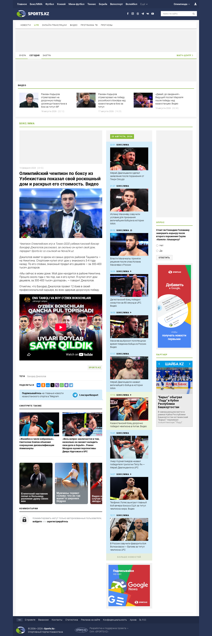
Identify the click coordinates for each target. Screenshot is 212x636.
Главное (22, 4)
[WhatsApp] (61, 385)
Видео (74, 25)
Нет (161, 245)
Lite (36, 25)
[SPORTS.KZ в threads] (137, 13)
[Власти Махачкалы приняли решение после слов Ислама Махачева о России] (129, 244)
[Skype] (65, 385)
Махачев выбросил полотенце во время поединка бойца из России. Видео (128, 343)
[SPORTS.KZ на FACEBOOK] (128, 13)
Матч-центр (184, 55)
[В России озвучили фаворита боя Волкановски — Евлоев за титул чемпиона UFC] (129, 529)
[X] (52, 385)
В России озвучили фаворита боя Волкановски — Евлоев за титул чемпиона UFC (128, 546)
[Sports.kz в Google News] (129, 605)
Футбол (49, 4)
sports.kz (95, 367)
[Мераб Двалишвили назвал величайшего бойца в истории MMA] (129, 367)
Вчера (22, 55)
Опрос (160, 222)
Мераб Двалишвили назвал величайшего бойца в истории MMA (126, 385)
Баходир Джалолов (36, 376)
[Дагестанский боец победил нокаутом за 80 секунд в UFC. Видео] (129, 285)
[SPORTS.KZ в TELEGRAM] (142, 13)
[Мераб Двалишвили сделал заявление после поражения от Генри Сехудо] (129, 158)
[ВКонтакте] (38, 385)
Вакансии (43, 619)
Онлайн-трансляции (54, 25)
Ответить (164, 258)
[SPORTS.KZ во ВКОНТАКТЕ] (147, 13)
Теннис (91, 4)
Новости (26, 25)
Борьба (103, 4)
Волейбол (131, 4)
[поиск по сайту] (193, 13)
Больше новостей (129, 557)
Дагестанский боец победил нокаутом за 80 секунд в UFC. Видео (126, 302)
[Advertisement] (106, 41)
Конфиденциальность (115, 619)
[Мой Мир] (47, 385)
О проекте (30, 619)
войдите (37, 521)
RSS (144, 619)
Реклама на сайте (90, 619)
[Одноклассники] (42, 385)
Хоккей (61, 4)
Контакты (57, 619)
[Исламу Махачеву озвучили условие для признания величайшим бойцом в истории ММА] (129, 200)
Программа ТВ (89, 25)
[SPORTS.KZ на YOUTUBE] (152, 13)
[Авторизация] (193, 4)
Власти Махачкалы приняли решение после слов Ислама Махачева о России (125, 261)
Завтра (47, 55)
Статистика (71, 619)
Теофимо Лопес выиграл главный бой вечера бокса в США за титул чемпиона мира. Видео (128, 505)
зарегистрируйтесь (57, 521)
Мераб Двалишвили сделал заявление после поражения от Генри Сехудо (127, 176)
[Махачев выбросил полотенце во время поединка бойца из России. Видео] (129, 326)
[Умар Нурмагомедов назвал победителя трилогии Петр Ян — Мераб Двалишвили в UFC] (129, 447)
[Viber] (56, 385)
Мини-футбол (76, 4)
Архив (133, 619)
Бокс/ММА (36, 4)
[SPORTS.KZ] (174, 306)
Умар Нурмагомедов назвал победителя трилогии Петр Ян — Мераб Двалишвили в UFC (127, 464)
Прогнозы (107, 25)
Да (160, 250)
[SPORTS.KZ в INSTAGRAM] (133, 13)
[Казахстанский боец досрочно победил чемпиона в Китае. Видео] (129, 409)
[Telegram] (70, 385)
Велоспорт (116, 4)
